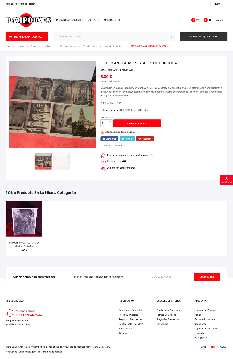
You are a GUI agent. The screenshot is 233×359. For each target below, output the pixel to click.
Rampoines (11, 347)
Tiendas (123, 333)
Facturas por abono (204, 319)
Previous (6, 105)
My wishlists (200, 338)
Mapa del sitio (126, 328)
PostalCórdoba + (141, 110)
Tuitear (129, 139)
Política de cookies (128, 315)
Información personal (205, 310)
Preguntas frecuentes (130, 319)
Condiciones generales (30, 351)
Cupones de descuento (206, 328)
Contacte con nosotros (131, 324)
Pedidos (198, 315)
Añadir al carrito (137, 123)
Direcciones (200, 324)
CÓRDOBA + (126, 110)
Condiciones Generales (130, 310)
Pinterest (146, 139)
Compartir (111, 139)
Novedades (162, 324)
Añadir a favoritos (113, 145)
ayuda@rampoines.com (18, 324)
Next (98, 105)
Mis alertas (200, 333)
